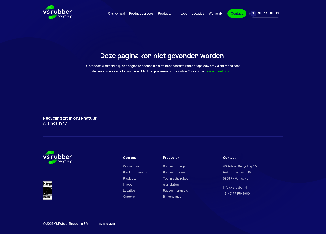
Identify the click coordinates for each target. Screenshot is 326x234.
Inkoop (182, 13)
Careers (129, 196)
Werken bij (216, 13)
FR (271, 13)
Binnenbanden (173, 196)
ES (277, 13)
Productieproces (141, 13)
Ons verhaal (116, 13)
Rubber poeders (174, 172)
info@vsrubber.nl (235, 187)
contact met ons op (219, 71)
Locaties (198, 13)
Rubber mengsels (175, 190)
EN (259, 13)
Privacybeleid (106, 223)
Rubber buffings (174, 166)
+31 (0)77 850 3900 (236, 193)
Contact (237, 13)
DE (265, 13)
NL (253, 13)
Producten (165, 13)
